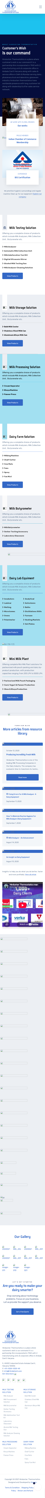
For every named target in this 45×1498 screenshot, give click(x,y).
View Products (12, 276)
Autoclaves (30, 603)
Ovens (7, 616)
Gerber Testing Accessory (16, 532)
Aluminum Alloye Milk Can (15, 335)
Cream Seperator (12, 386)
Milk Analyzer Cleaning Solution (18, 268)
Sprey (6, 472)
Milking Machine (11, 456)
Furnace (28, 616)
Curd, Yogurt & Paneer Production (19, 685)
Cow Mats (8, 464)
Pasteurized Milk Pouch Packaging (19, 681)
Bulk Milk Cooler (11, 327)
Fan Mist (8, 477)
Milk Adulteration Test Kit (16, 255)
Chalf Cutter (10, 460)
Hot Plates (30, 624)
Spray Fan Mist (30, 1462)
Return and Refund (25, 1491)
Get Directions (8, 1374)
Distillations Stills (33, 611)
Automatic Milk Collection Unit (18, 251)
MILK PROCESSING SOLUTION (9, 1443)
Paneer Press (10, 394)
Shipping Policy (27, 1488)
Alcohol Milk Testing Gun (15, 263)
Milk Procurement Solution (10, 1401)
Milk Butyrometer (12, 527)
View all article (30, 875)
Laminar (7, 603)
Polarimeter (9, 620)
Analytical (29, 599)
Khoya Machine (11, 390)
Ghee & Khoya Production (15, 689)
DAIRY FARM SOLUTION (28, 1443)
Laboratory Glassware (14, 536)
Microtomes (9, 611)
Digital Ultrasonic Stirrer (15, 259)
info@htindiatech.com (13, 1371)
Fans (6, 468)
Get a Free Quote (22, 1311)
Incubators (9, 599)
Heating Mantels (32, 620)
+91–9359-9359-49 (12, 1369)
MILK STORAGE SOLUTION (29, 1391)
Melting (7, 607)
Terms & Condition (12, 1488)
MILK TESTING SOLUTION (8, 1391)
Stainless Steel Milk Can (15, 331)
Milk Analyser (8, 1396)
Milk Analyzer (10, 247)
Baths (27, 607)
